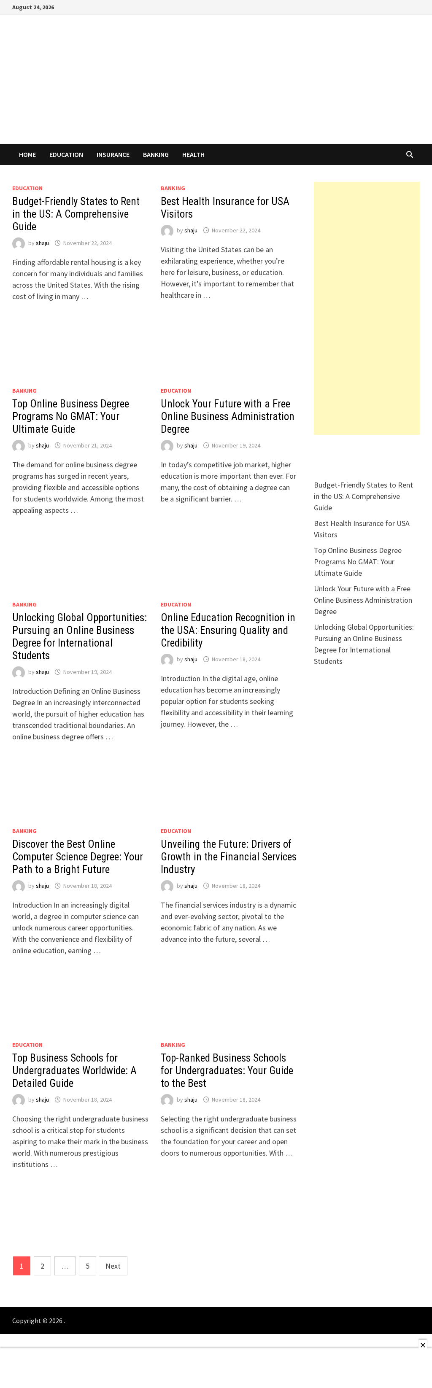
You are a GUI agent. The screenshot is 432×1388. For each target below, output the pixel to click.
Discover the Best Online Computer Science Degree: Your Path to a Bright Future (77, 857)
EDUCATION (66, 154)
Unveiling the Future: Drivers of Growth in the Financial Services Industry (229, 857)
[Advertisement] (366, 308)
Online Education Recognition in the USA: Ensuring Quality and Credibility (228, 630)
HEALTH (193, 154)
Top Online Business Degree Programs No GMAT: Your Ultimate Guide (70, 416)
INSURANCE (113, 154)
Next (113, 1266)
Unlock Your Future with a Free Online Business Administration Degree (227, 416)
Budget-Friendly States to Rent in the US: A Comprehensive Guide (76, 214)
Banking (156, 154)
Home (27, 154)
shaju (42, 243)
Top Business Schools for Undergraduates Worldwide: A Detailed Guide (74, 1070)
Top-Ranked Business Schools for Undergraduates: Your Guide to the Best (227, 1070)
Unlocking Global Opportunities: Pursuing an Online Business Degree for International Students (79, 637)
